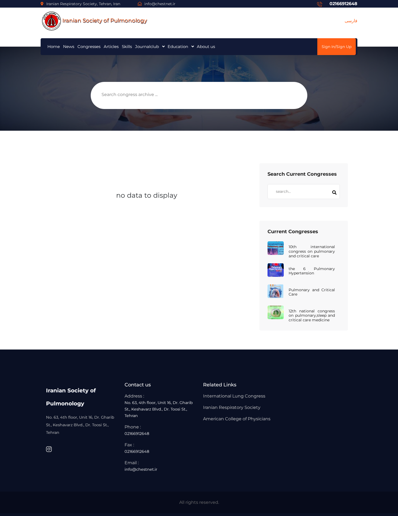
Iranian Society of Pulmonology (104, 20)
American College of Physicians (236, 418)
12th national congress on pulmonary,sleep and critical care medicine (312, 315)
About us (206, 46)
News (68, 46)
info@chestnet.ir (159, 3)
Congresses (88, 46)
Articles (111, 46)
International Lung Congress (234, 396)
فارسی (351, 20)
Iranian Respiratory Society (231, 407)
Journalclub (147, 46)
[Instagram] (49, 449)
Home (53, 46)
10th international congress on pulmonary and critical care (312, 251)
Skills (127, 46)
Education (178, 46)
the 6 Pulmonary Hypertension (312, 271)
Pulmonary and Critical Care (312, 292)
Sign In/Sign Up (336, 46)
